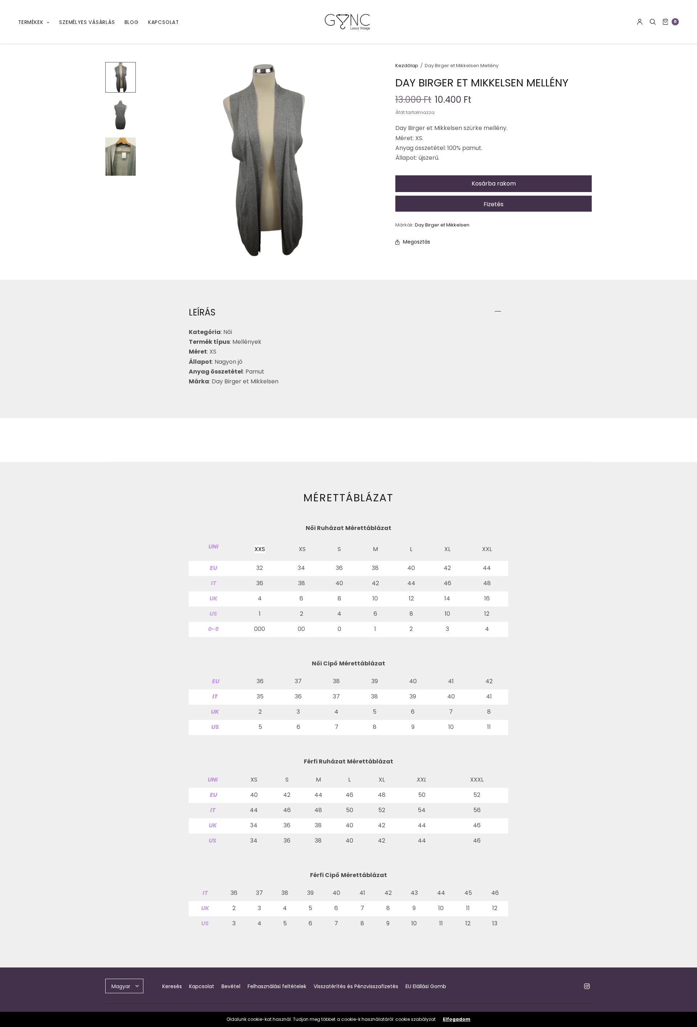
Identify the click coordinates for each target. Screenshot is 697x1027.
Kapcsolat (163, 22)
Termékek (30, 22)
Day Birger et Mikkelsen (442, 224)
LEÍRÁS (202, 312)
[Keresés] (653, 21)
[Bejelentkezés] (640, 21)
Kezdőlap (406, 65)
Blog (132, 22)
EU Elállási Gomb (425, 986)
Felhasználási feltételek (277, 986)
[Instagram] (586, 986)
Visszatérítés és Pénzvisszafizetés (356, 986)
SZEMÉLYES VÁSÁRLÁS (87, 22)
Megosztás (416, 241)
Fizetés (494, 204)
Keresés (172, 986)
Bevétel (230, 986)
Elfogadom (456, 1019)
